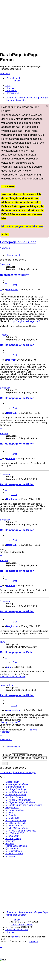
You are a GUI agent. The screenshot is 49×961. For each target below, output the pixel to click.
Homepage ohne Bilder (18, 242)
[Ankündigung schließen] (47, 106)
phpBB (15, 937)
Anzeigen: (7, 755)
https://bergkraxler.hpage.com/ (25, 321)
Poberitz (4, 335)
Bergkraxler (5, 264)
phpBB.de (33, 941)
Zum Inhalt (5, 73)
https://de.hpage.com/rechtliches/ (22, 226)
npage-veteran (7, 685)
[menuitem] (15, 81)
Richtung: (27, 758)
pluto (2, 642)
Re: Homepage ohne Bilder (17, 344)
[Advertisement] (24, 24)
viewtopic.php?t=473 (10, 722)
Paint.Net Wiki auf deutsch (12, 676)
